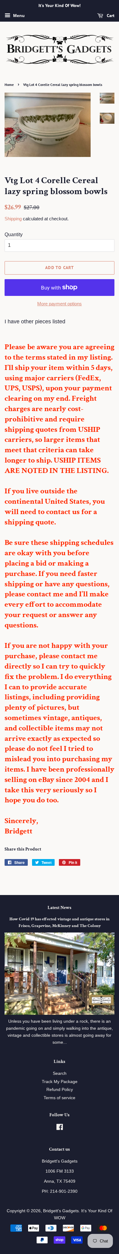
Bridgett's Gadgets (61, 1211)
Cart (110, 15)
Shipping (13, 218)
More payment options (59, 303)
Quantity (14, 234)
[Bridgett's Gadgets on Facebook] (59, 1128)
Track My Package (60, 1081)
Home (9, 84)
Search (60, 1073)
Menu (18, 15)
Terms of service (59, 1098)
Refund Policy (59, 1089)
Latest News (59, 908)
